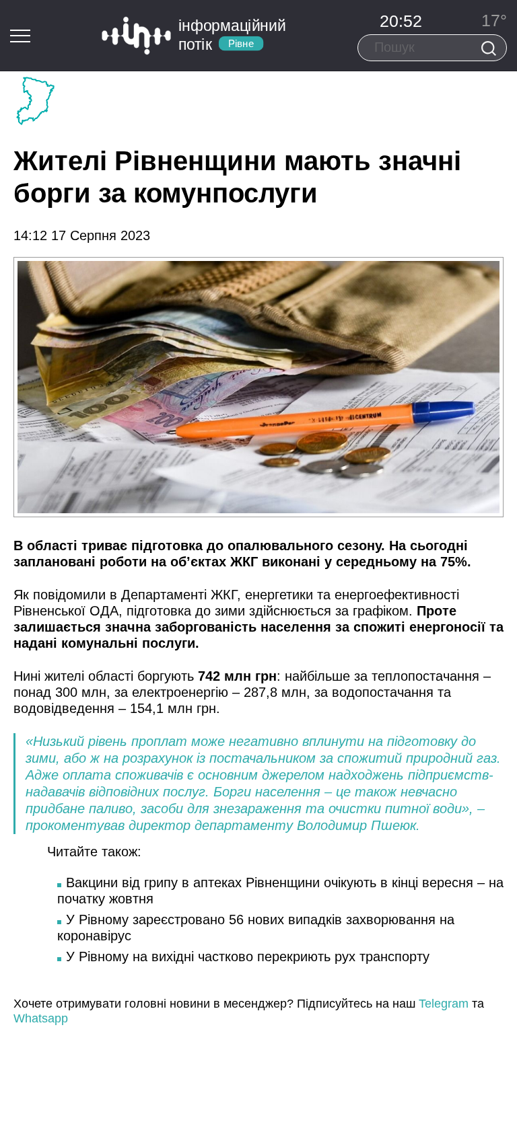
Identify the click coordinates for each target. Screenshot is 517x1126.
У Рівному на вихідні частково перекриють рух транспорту (247, 956)
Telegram (444, 1003)
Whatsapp (40, 1018)
